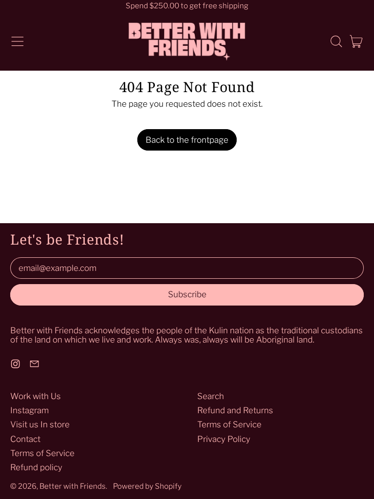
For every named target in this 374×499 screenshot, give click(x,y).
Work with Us (35, 396)
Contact (25, 439)
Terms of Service (42, 453)
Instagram (29, 410)
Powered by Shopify (147, 486)
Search (210, 396)
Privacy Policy (223, 439)
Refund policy (36, 467)
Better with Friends (72, 486)
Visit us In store (40, 424)
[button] (336, 41)
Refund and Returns (235, 410)
